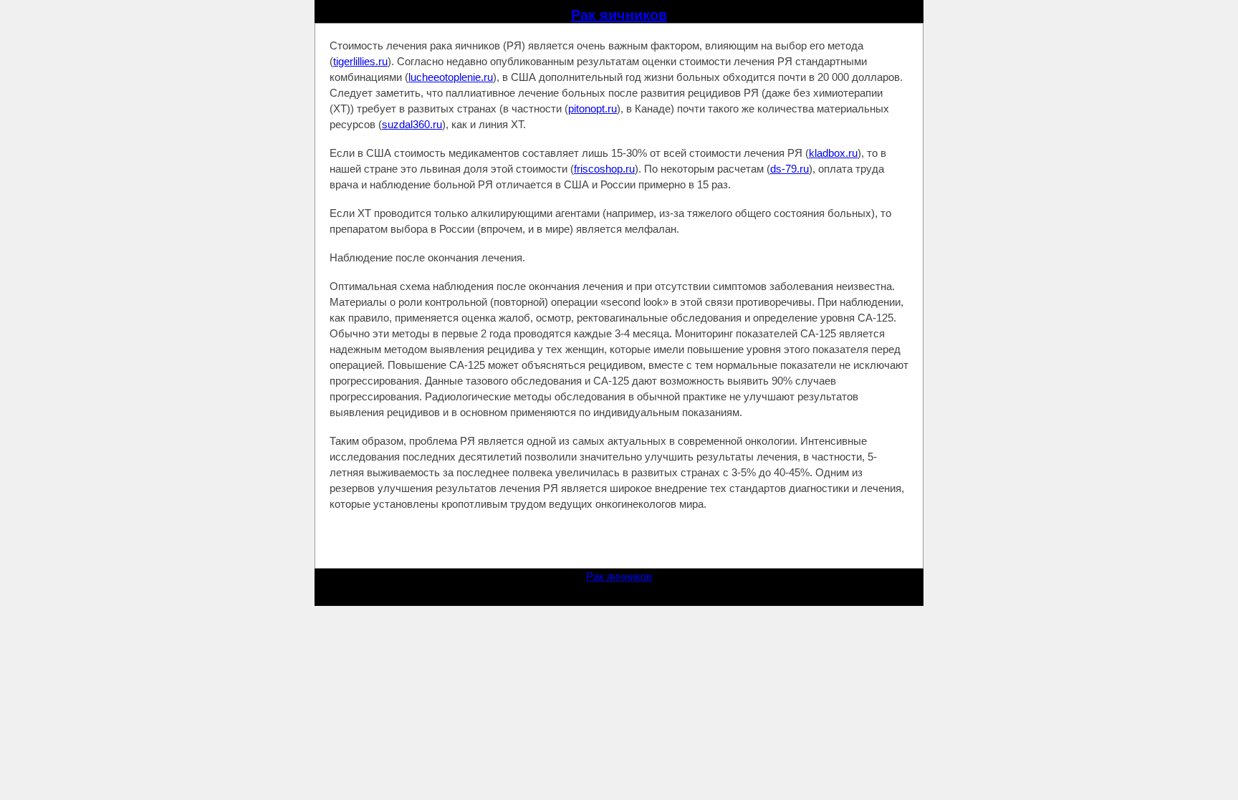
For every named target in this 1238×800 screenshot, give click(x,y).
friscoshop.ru (604, 169)
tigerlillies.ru (360, 61)
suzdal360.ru (412, 124)
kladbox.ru (833, 153)
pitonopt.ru (592, 108)
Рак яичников (619, 15)
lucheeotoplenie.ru (450, 77)
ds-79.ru (789, 169)
